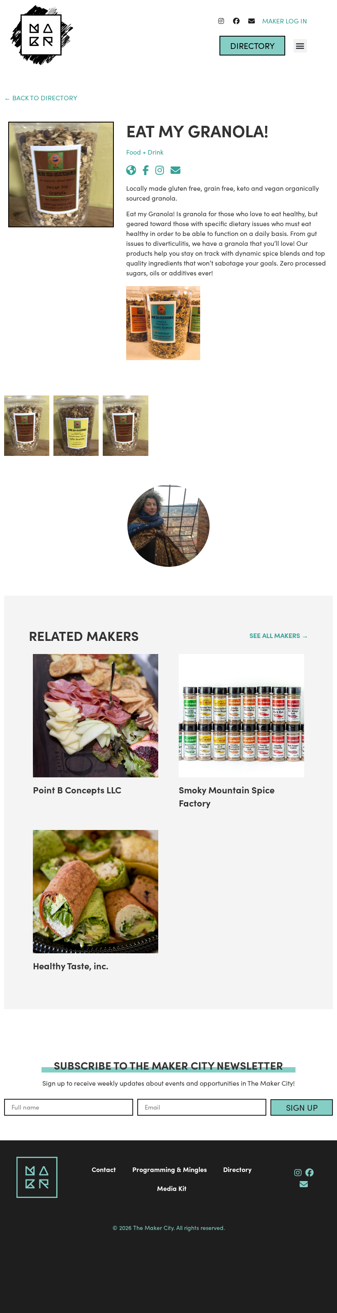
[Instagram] (221, 21)
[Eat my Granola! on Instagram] (159, 170)
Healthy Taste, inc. (70, 965)
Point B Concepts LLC (77, 789)
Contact (104, 1169)
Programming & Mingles (169, 1169)
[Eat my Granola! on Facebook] (146, 170)
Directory (237, 1169)
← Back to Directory (40, 97)
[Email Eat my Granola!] (175, 170)
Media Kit (172, 1188)
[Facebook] (236, 21)
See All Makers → (278, 635)
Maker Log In (284, 20)
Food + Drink (145, 152)
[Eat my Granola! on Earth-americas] (131, 170)
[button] (300, 46)
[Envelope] (251, 21)
